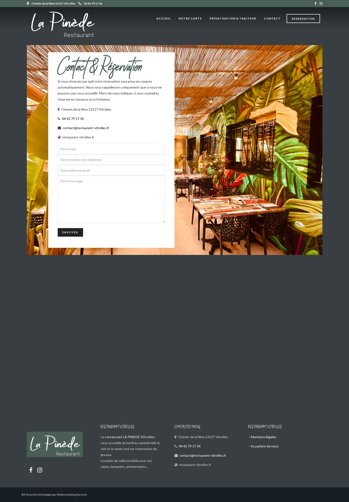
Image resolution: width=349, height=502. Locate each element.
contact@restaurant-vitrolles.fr (86, 128)
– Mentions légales (262, 437)
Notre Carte (190, 18)
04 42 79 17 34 (93, 3)
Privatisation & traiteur (233, 18)
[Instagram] (321, 3)
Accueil (163, 18)
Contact (272, 18)
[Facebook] (31, 470)
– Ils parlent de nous (263, 446)
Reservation (303, 18)
